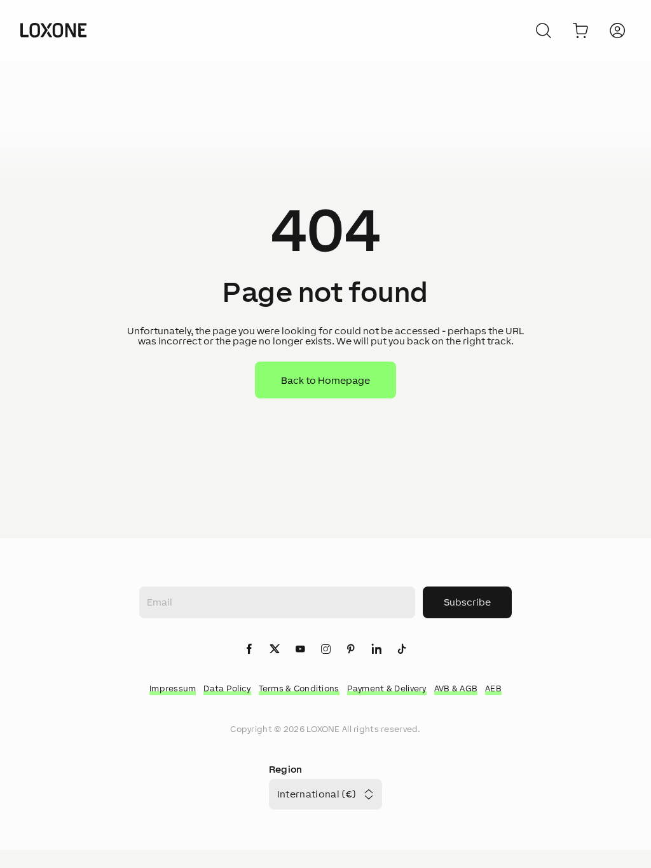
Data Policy (226, 688)
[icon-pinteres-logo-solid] (351, 650)
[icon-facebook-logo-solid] (249, 650)
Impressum (172, 688)
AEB (493, 688)
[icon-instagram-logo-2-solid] (325, 650)
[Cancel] (543, 30)
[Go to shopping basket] (580, 30)
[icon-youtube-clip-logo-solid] (300, 650)
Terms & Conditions (299, 688)
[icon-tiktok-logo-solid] (402, 650)
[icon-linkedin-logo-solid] (376, 650)
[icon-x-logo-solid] (275, 650)
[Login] (617, 30)
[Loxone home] (53, 30)
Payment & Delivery (387, 688)
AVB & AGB (456, 688)
